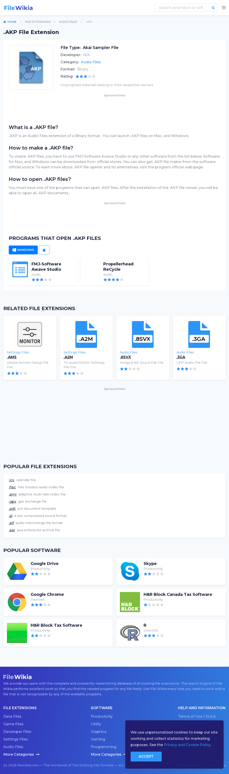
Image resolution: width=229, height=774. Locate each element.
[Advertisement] (114, 108)
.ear (12, 530)
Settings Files (15, 739)
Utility (96, 724)
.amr (13, 494)
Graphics (98, 732)
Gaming (98, 739)
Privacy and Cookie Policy (187, 745)
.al (11, 516)
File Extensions (38, 21)
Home (12, 21)
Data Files (12, 716)
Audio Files (68, 21)
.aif (11, 523)
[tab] (23, 249)
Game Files (13, 724)
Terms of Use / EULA (197, 716)
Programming (103, 747)
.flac (12, 487)
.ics (11, 480)
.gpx (12, 501)
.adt (12, 509)
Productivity (102, 716)
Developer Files (17, 732)
